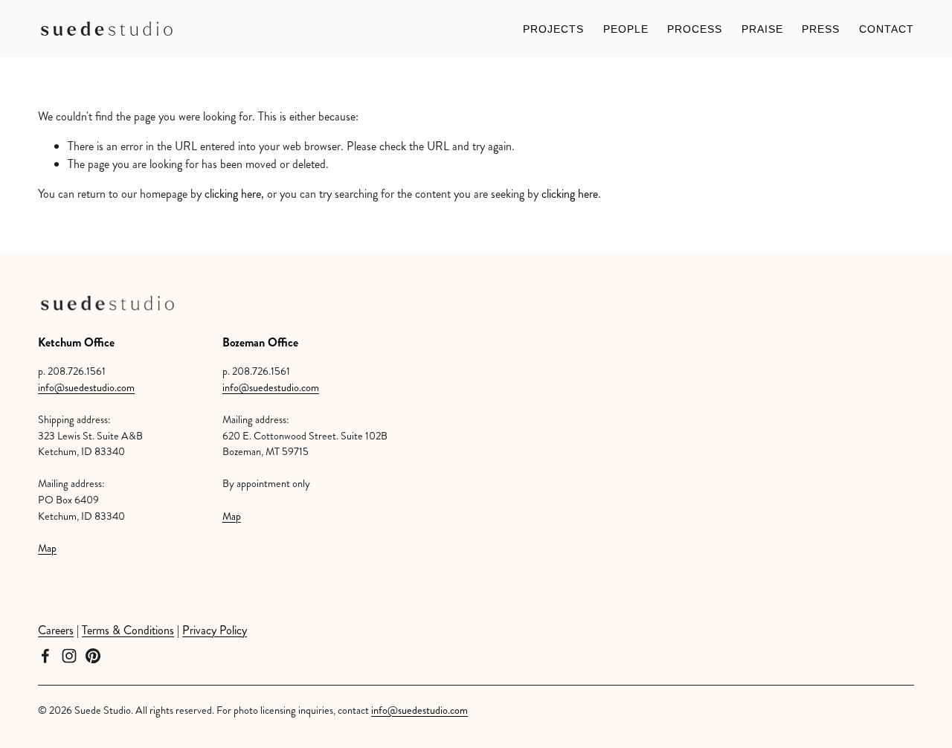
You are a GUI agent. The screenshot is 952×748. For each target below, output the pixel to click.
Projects (553, 29)
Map (47, 548)
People (626, 29)
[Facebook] (45, 655)
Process (694, 29)
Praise (762, 29)
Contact (886, 29)
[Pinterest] (93, 655)
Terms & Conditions (128, 630)
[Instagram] (69, 655)
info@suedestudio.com (86, 387)
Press (821, 29)
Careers (56, 630)
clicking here (233, 193)
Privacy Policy (214, 630)
